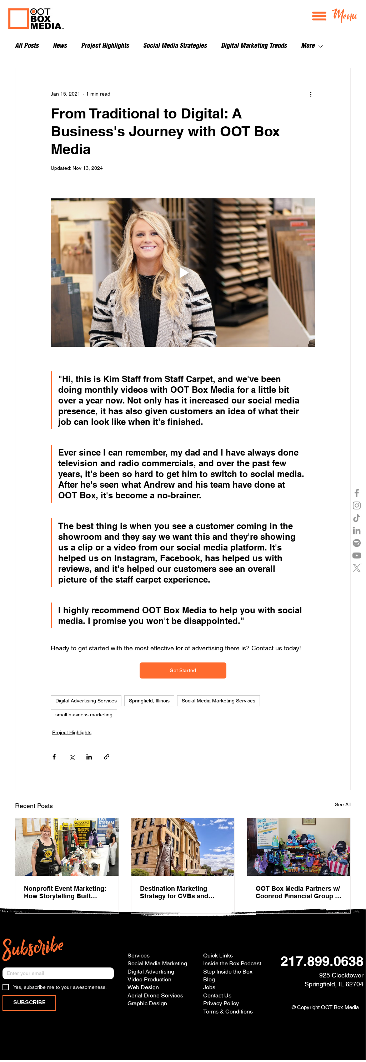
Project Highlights (105, 46)
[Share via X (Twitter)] (71, 756)
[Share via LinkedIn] (89, 756)
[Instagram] (356, 505)
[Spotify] (356, 543)
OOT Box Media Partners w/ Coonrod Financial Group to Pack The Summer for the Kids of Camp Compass (298, 892)
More (308, 46)
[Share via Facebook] (54, 756)
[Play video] (183, 272)
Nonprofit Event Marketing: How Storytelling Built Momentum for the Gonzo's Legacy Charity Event (65, 892)
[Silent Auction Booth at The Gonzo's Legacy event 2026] (67, 847)
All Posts (27, 46)
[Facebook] (356, 493)
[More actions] (310, 94)
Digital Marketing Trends (254, 46)
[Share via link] (106, 756)
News (60, 46)
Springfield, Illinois (149, 700)
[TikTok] (356, 518)
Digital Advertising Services (86, 700)
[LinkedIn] (356, 530)
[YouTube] (356, 555)
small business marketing (83, 714)
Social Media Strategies (175, 46)
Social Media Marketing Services (218, 700)
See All (343, 804)
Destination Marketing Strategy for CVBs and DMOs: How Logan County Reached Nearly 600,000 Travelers (180, 892)
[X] (356, 568)
